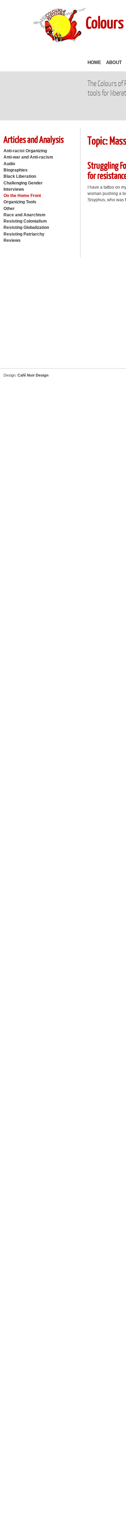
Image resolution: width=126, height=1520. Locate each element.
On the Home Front (22, 195)
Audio (9, 163)
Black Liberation (20, 176)
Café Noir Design (33, 375)
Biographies (16, 170)
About (114, 62)
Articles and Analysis (34, 139)
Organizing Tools (20, 201)
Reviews (12, 240)
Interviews (14, 189)
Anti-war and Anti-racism (28, 157)
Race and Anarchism (25, 214)
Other (9, 208)
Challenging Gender (23, 183)
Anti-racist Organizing (25, 150)
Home (94, 62)
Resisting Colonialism (25, 221)
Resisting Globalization (26, 227)
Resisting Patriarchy (24, 234)
